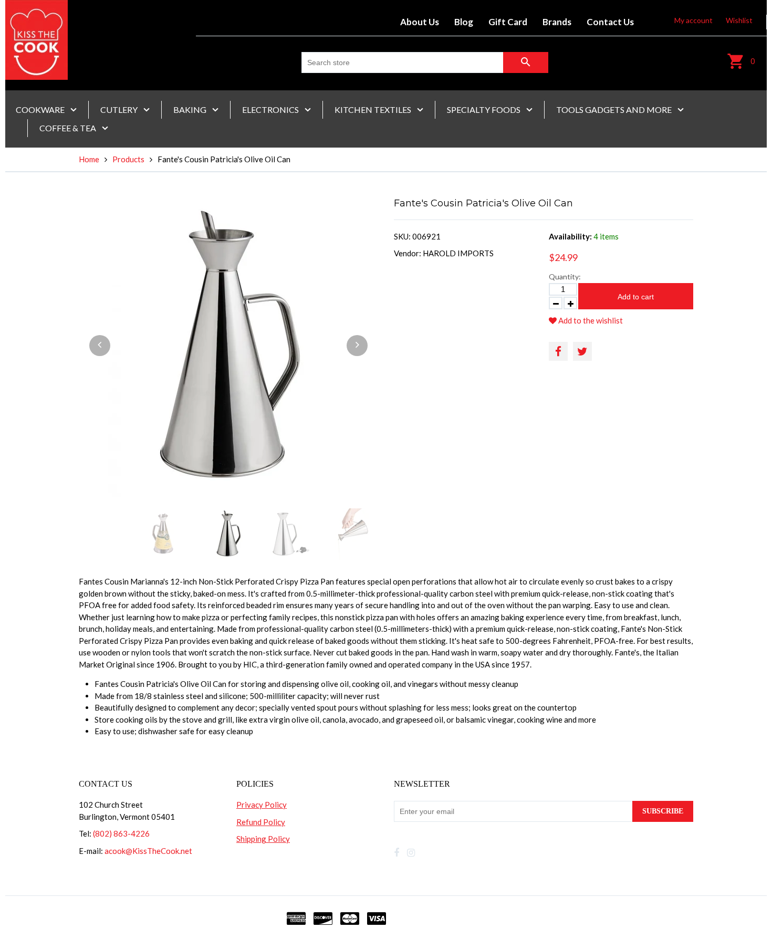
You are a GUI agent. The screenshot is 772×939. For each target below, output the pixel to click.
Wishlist (739, 20)
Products (128, 159)
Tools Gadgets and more (614, 109)
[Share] (558, 351)
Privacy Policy (261, 804)
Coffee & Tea (68, 128)
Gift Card (507, 21)
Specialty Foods (484, 109)
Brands (557, 21)
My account (693, 20)
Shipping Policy (263, 838)
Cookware (41, 109)
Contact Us (610, 21)
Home (89, 159)
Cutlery (119, 109)
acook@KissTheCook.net (148, 850)
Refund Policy (260, 822)
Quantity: (565, 276)
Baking (190, 109)
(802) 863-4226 (121, 833)
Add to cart (636, 297)
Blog (463, 21)
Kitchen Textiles (374, 109)
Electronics (271, 109)
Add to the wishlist (590, 320)
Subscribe (662, 811)
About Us (419, 21)
